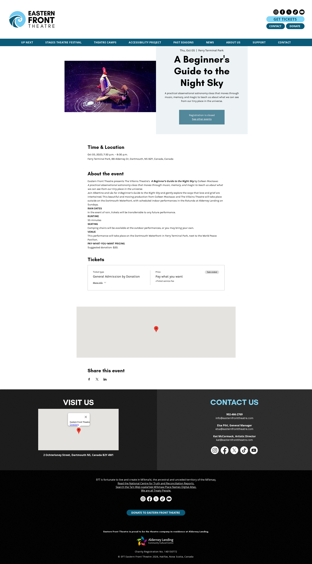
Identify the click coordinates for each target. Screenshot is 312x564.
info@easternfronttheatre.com (234, 418)
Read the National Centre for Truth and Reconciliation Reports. (156, 483)
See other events (202, 119)
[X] (289, 12)
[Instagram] (276, 12)
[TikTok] (295, 12)
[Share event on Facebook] (89, 379)
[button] (27, 42)
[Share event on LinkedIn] (105, 379)
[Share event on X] (97, 379)
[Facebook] (282, 12)
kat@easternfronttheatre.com (234, 440)
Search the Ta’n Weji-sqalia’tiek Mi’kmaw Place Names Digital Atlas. (156, 487)
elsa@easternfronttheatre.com (234, 429)
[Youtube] (302, 12)
